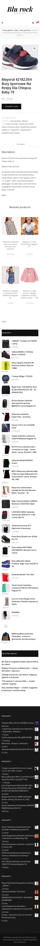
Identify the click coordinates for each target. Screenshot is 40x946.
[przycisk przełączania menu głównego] (3, 22)
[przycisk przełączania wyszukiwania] (33, 22)
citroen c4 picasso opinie (10, 127)
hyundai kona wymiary (28, 127)
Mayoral (25, 121)
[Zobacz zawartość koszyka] (37, 23)
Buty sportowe (15, 121)
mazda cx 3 (6, 130)
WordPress (22, 942)
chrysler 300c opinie (26, 124)
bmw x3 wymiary (12, 124)
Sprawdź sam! (11, 106)
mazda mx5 (15, 130)
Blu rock (20, 8)
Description (21, 144)
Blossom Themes (22, 940)
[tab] (20, 144)
